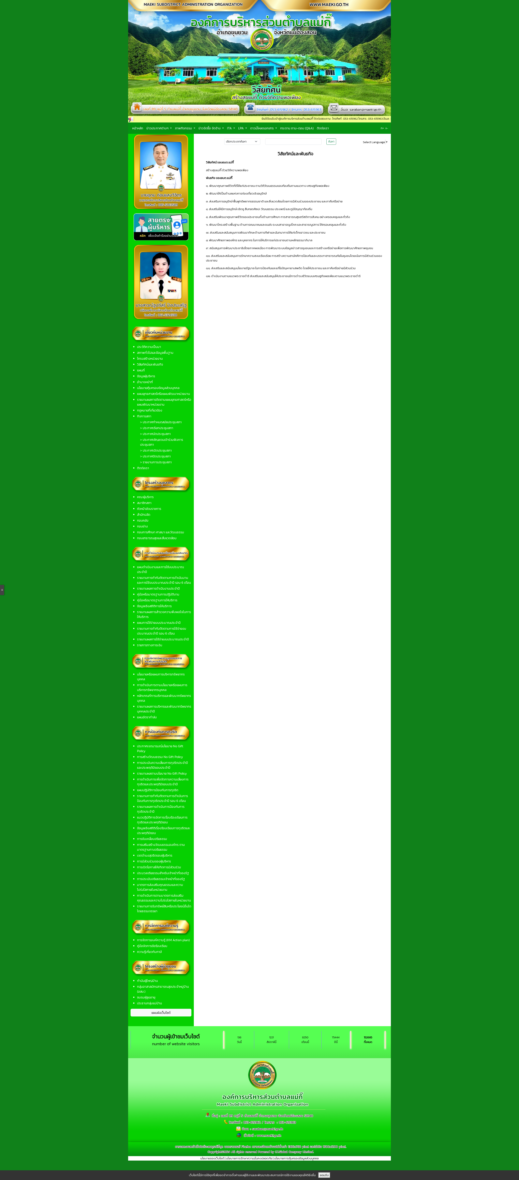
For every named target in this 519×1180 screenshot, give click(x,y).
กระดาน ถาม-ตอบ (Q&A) (297, 128)
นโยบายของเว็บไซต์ (212, 1158)
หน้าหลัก (137, 128)
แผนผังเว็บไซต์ (160, 1012)
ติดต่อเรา (323, 128)
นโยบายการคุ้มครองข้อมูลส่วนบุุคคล (296, 1158)
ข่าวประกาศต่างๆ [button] (157, 128)
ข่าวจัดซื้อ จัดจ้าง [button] (209, 128)
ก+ (382, 128)
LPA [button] (241, 128)
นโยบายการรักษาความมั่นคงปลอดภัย (249, 1158)
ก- (386, 128)
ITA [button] (230, 128)
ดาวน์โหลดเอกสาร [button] (262, 128)
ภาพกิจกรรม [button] (184, 128)
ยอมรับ (324, 1175)
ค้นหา (331, 141)
